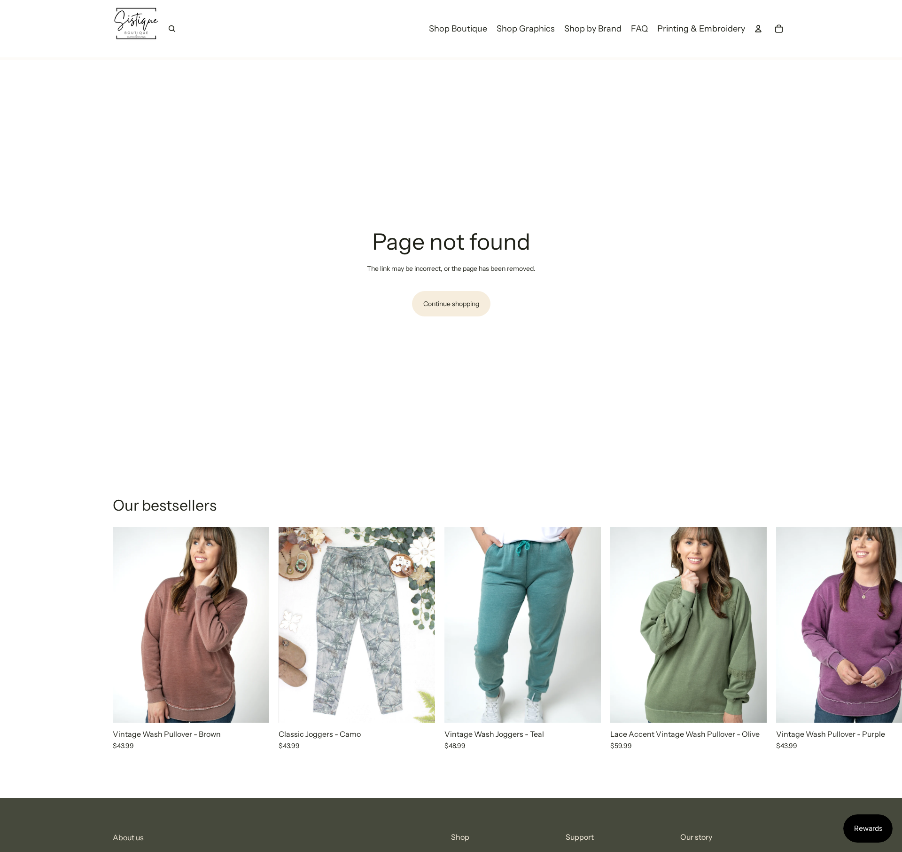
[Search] (172, 28)
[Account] (758, 28)
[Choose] (254, 708)
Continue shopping (451, 304)
